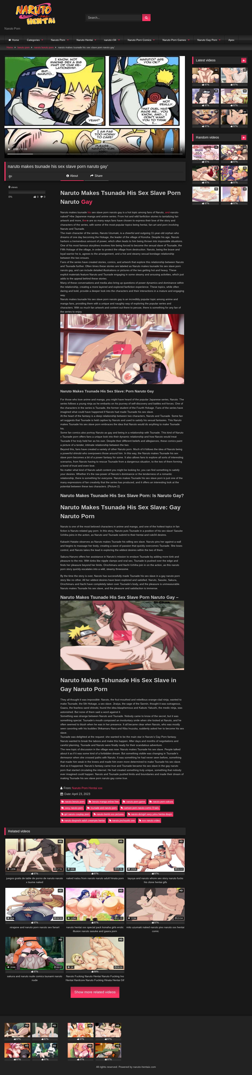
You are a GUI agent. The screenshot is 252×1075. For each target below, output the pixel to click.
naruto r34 (110, 39)
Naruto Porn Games (174, 39)
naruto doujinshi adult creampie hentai (84, 820)
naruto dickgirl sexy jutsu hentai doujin (151, 814)
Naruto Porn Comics (139, 39)
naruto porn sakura (163, 801)
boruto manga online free (105, 801)
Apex (231, 39)
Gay (86, 201)
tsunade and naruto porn (104, 807)
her (85, 220)
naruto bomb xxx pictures (110, 814)
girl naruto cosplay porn (76, 814)
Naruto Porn (58, 39)
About (74, 175)
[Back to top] (241, 1064)
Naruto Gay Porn (207, 39)
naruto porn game (135, 801)
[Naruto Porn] (32, 14)
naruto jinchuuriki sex (123, 820)
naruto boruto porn (43, 47)
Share (98, 175)
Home (15, 39)
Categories (33, 39)
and (167, 212)
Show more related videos (95, 992)
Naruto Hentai (85, 39)
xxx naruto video (151, 820)
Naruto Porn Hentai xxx (87, 788)
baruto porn (24, 47)
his (89, 212)
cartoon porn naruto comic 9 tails (141, 807)
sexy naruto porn (74, 807)
